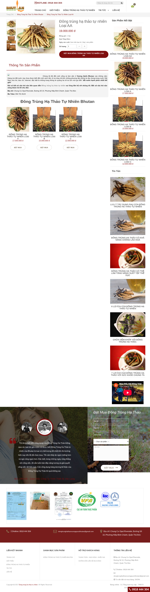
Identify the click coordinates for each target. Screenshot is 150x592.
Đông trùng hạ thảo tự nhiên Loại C (71, 136)
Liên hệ (9, 572)
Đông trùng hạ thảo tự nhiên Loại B (44, 136)
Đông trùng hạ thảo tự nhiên (53, 85)
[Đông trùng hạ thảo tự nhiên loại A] (17, 119)
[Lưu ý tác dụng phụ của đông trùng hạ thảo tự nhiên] (127, 189)
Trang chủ (10, 557)
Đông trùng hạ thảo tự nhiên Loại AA (127, 55)
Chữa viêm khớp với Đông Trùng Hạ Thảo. (128, 341)
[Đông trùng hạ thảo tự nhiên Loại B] (44, 119)
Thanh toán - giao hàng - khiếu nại (92, 557)
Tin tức (9, 568)
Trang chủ (9, 14)
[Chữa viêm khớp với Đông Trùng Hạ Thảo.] (127, 324)
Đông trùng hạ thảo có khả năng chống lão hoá (127, 239)
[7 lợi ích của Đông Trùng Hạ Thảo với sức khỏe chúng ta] (127, 358)
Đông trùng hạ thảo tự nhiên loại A (18, 136)
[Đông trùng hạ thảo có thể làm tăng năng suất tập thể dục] (127, 256)
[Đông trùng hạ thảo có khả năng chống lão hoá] (127, 222)
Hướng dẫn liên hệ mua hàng (90, 561)
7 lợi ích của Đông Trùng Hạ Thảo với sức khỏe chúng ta (127, 374)
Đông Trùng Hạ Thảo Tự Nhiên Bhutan (58, 557)
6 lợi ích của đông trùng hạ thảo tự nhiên (127, 307)
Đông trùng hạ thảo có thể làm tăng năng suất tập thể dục (127, 273)
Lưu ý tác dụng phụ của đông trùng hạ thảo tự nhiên (127, 205)
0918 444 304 (140, 589)
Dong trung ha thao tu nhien (28, 585)
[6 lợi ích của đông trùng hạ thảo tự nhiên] (127, 291)
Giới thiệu (10, 561)
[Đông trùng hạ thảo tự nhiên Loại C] (70, 119)
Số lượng (62, 46)
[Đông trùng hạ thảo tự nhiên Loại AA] (128, 38)
